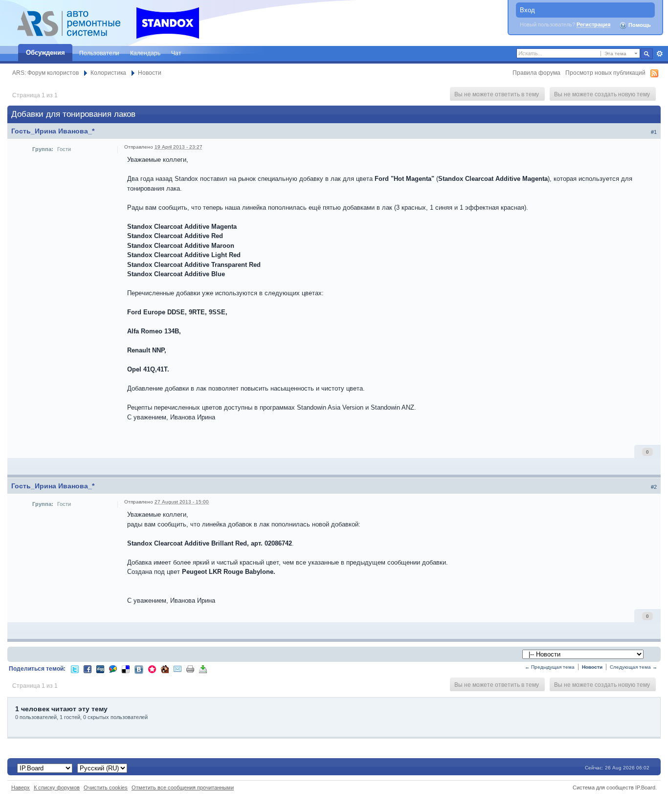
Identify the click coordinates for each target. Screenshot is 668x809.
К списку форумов (57, 787)
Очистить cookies (106, 787)
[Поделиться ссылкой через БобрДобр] (165, 668)
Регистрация (593, 24)
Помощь (639, 25)
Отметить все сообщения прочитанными (183, 787)
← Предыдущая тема (550, 667)
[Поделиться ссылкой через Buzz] (113, 668)
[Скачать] (203, 668)
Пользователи (99, 53)
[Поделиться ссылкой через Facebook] (87, 668)
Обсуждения (45, 52)
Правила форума (536, 72)
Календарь (145, 53)
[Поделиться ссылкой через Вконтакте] (138, 669)
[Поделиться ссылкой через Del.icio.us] (126, 668)
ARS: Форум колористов (45, 72)
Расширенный (659, 54)
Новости (149, 72)
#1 (654, 132)
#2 (654, 487)
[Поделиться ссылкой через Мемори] (152, 668)
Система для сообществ (603, 787)
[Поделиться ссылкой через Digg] (100, 668)
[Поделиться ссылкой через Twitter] (75, 668)
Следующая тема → (633, 667)
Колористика (108, 72)
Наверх (20, 787)
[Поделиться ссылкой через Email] (177, 668)
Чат (176, 53)
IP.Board (645, 787)
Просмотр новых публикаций (605, 72)
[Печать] (190, 668)
